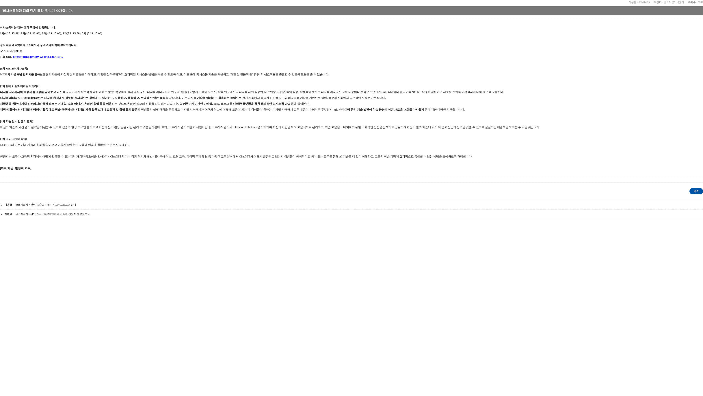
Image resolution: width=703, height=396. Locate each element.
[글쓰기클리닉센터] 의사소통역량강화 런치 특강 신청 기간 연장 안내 (52, 214)
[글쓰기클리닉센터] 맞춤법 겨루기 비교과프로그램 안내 (45, 204)
